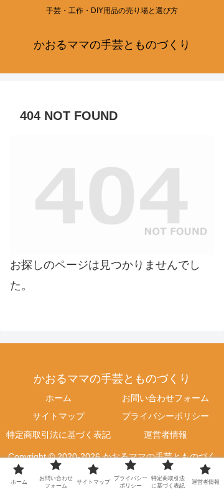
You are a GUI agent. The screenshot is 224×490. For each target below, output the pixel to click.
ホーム (58, 398)
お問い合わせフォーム (165, 398)
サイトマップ (58, 416)
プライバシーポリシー (165, 416)
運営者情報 (165, 435)
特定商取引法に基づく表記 (58, 435)
